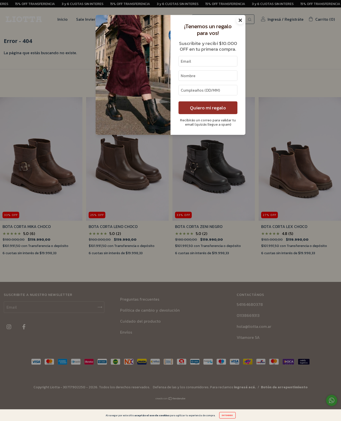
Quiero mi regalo (208, 107)
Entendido (227, 415)
